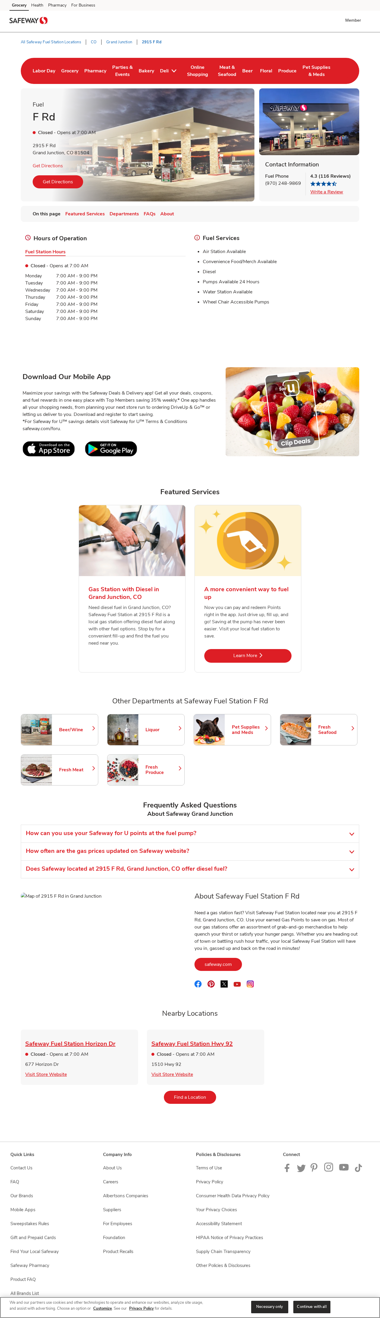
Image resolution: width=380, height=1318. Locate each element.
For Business (83, 5)
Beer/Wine (75, 729)
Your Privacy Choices (216, 1210)
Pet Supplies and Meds (248, 729)
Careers (110, 1182)
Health (37, 5)
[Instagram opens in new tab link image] (329, 1170)
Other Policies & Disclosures (223, 1265)
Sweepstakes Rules (29, 1224)
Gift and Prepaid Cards (33, 1238)
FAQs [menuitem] (150, 214)
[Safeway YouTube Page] (344, 1170)
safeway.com (223, 964)
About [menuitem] (167, 214)
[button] (354, 20)
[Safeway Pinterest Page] (315, 1170)
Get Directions (48, 166)
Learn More (262, 655)
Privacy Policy (209, 1182)
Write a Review (326, 192)
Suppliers (112, 1210)
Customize (102, 1308)
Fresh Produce (162, 769)
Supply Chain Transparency (223, 1252)
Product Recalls (118, 1252)
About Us (112, 1168)
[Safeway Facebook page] (288, 1170)
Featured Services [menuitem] (85, 214)
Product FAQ (23, 1279)
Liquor (162, 729)
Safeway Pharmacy (29, 1265)
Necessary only (269, 1306)
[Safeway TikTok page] (358, 1170)
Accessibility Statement (219, 1224)
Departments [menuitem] (124, 214)
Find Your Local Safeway (34, 1252)
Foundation (114, 1238)
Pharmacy (57, 5)
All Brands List (24, 1293)
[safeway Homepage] (29, 21)
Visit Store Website (46, 1074)
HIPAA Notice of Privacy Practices (229, 1238)
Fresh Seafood (335, 729)
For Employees (117, 1224)
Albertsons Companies (125, 1196)
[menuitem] (44, 71)
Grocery (19, 5)
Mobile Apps (22, 1210)
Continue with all (311, 1306)
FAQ (14, 1182)
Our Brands (21, 1196)
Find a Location (195, 1097)
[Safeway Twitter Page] (301, 1170)
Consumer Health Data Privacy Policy (233, 1196)
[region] (190, 1307)
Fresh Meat (75, 769)
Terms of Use (209, 1168)
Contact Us (21, 1168)
